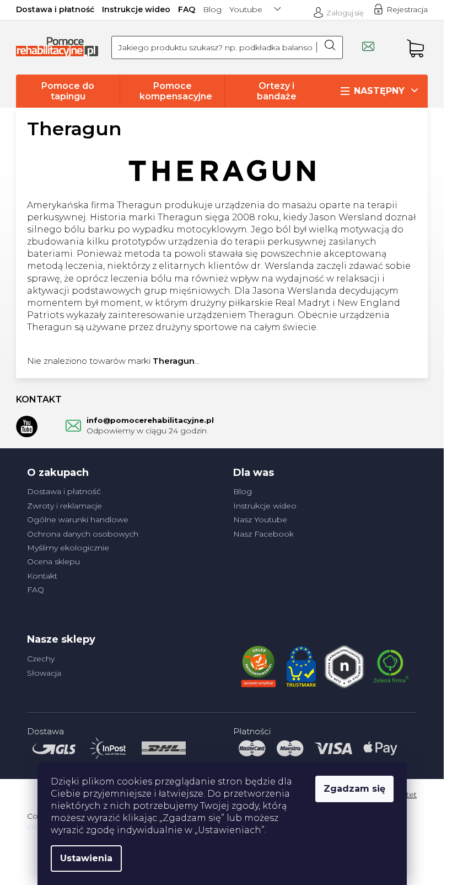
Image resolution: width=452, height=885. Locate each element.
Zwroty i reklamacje (64, 506)
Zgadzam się (354, 788)
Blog (212, 9)
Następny (379, 91)
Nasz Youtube (260, 519)
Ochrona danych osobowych (82, 534)
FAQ (186, 9)
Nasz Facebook (263, 534)
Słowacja (44, 673)
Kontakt (42, 576)
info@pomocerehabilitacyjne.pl (150, 420)
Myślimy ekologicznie (68, 548)
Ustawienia (86, 858)
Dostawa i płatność (55, 9)
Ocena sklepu (53, 561)
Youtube (245, 9)
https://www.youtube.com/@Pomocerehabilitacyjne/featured (27, 426)
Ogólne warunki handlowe (77, 519)
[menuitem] (68, 91)
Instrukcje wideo (136, 9)
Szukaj (329, 47)
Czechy (41, 659)
